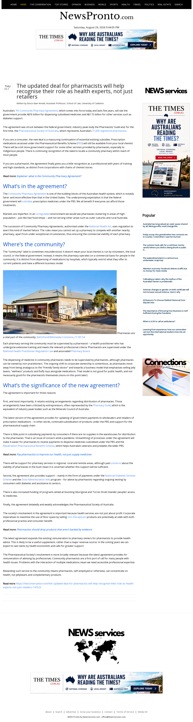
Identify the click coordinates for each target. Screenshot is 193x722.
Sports (114, 4)
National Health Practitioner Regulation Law (28, 351)
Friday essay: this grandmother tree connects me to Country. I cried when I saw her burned (165, 235)
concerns (116, 463)
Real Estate (164, 4)
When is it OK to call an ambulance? (159, 321)
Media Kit (143, 711)
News (23, 4)
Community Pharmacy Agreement (27, 193)
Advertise (71, 711)
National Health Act (100, 226)
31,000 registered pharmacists (109, 130)
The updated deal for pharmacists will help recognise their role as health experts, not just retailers (75, 91)
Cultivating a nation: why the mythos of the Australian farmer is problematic (162, 280)
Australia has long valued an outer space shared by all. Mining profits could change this (165, 225)
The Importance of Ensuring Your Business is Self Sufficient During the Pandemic (165, 312)
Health (126, 4)
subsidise (27, 201)
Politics (149, 4)
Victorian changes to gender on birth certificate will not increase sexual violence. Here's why (166, 290)
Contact (108, 711)
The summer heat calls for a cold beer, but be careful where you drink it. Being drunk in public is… (164, 247)
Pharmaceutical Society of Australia (38, 130)
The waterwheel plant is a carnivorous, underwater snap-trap (160, 259)
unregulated (43, 214)
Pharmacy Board (80, 351)
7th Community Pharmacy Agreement (36, 110)
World (102, 4)
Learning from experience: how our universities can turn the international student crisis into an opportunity (164, 331)
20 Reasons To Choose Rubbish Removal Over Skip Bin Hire (164, 301)
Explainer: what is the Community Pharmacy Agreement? (49, 176)
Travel (137, 4)
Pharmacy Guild (102, 405)
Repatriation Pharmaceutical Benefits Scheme (28, 445)
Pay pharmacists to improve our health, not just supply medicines (54, 454)
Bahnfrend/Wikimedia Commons (55, 337)
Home (13, 4)
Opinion (76, 4)
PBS (80, 143)
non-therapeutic (77, 517)
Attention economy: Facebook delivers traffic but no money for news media (165, 269)
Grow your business (90, 711)
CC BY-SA (80, 337)
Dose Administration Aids (36, 479)
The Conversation (40, 4)
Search (179, 4)
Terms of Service (125, 711)
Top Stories (61, 4)
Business (90, 4)
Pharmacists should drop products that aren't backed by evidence (54, 529)
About (48, 711)
